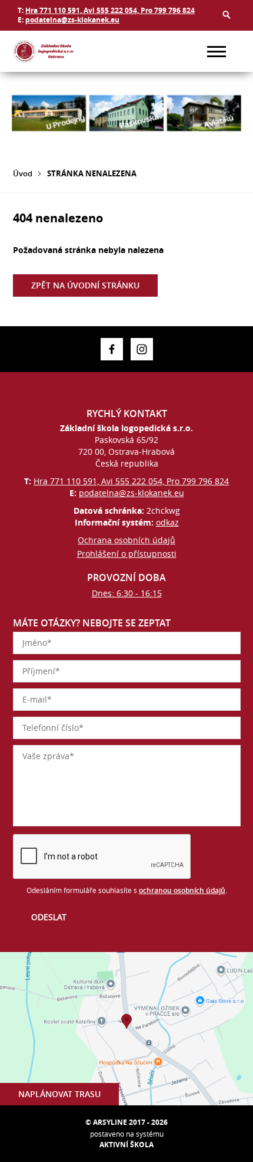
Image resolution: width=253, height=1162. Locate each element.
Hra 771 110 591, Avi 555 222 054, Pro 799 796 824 (110, 10)
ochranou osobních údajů (182, 890)
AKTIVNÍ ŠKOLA (126, 1145)
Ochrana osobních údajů (126, 540)
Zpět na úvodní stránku (85, 285)
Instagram (142, 349)
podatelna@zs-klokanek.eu (72, 20)
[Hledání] (226, 15)
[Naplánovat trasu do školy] (126, 1028)
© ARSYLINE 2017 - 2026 (126, 1122)
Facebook (112, 349)
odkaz (167, 522)
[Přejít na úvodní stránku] (48, 51)
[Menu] (216, 51)
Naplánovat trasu (59, 1093)
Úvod (22, 173)
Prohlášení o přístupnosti (127, 553)
